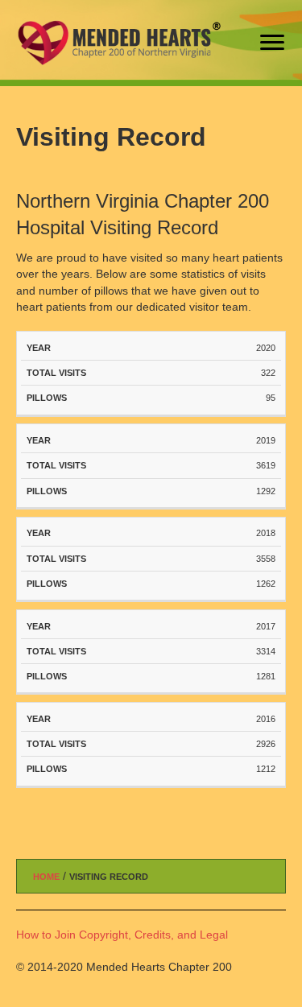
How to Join (46, 934)
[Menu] (272, 42)
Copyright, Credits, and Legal (153, 934)
